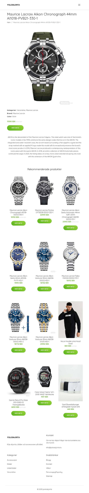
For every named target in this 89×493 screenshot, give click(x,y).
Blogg (48, 460)
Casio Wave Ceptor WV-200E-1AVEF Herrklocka (44, 393)
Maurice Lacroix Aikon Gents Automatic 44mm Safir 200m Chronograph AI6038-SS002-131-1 (70, 214)
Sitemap (49, 476)
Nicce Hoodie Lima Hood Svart (70, 342)
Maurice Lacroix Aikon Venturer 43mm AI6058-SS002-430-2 (18, 339)
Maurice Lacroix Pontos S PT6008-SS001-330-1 (44, 211)
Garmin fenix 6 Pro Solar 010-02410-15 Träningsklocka (18, 402)
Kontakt (49, 464)
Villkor (48, 468)
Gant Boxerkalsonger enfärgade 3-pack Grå (71, 405)
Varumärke (21, 110)
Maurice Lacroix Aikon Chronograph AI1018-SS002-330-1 (18, 212)
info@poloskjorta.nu (54, 448)
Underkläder (11, 468)
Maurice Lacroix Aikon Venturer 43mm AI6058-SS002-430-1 (44, 278)
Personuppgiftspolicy (54, 472)
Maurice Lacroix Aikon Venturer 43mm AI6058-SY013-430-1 (44, 339)
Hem (9, 22)
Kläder (9, 464)
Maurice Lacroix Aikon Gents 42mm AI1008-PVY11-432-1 (18, 278)
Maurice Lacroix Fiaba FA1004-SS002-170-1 (70, 277)
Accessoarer (12, 460)
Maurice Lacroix (32, 110)
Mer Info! (15, 128)
